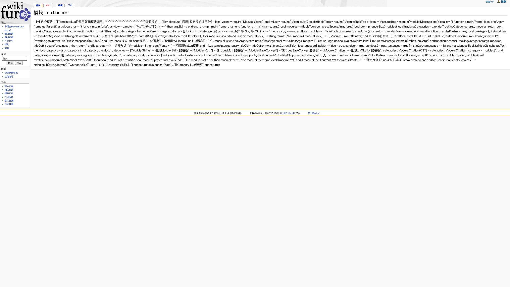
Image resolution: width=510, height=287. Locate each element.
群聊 (7, 48)
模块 (38, 5)
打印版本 (9, 97)
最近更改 (9, 33)
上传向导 (9, 76)
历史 (70, 5)
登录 (503, 1)
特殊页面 (9, 93)
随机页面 (9, 37)
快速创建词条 (11, 72)
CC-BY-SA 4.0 (287, 113)
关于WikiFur (314, 113)
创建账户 (489, 1)
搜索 (3, 53)
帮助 (7, 44)
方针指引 (9, 40)
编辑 (60, 5)
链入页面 (9, 86)
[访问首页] (15, 11)
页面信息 (9, 104)
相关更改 (9, 89)
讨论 (47, 5)
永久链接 (9, 100)
